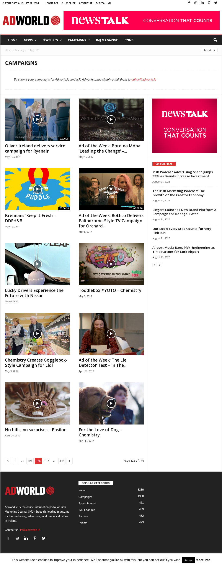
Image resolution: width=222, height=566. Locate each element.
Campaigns (77, 40)
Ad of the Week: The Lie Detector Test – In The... (102, 362)
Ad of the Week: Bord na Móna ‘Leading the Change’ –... (109, 148)
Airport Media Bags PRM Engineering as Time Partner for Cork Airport (183, 249)
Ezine (128, 40)
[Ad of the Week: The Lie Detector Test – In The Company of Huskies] (111, 334)
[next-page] (160, 264)
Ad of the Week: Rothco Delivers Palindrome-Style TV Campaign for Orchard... (111, 221)
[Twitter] (216, 3)
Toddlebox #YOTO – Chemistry (110, 290)
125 (30, 460)
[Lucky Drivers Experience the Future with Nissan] (37, 264)
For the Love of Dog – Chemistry (100, 432)
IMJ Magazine (107, 40)
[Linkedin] (202, 3)
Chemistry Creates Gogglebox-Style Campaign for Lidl (36, 362)
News (28, 40)
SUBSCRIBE (68, 3)
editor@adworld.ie (143, 79)
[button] (215, 40)
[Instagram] (195, 3)
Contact (52, 3)
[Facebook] (189, 3)
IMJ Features (86, 510)
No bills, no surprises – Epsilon (36, 430)
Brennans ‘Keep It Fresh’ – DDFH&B (31, 218)
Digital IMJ (103, 3)
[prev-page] (154, 264)
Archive (83, 516)
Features (50, 40)
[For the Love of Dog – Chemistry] (111, 403)
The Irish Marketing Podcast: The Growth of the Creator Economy (178, 193)
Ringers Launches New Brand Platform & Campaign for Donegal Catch (184, 211)
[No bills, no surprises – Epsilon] (37, 403)
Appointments (87, 503)
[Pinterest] (209, 3)
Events (82, 523)
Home (12, 40)
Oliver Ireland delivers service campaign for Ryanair (35, 148)
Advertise (85, 3)
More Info (203, 560)
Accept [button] (188, 560)
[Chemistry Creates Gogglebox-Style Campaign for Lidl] (37, 334)
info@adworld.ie (30, 529)
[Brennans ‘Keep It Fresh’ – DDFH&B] (37, 189)
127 (46, 460)
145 (62, 460)
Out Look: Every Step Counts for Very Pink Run (181, 230)
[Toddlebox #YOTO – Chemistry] (111, 264)
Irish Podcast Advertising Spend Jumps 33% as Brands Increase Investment (182, 174)
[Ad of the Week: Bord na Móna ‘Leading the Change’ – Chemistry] (111, 120)
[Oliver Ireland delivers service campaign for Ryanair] (37, 120)
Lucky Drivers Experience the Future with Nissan (34, 293)
